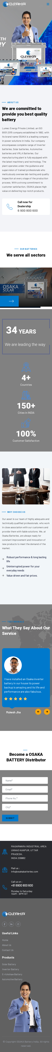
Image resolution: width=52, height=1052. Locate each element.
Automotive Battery (12, 979)
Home (5, 940)
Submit (10, 818)
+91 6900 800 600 (22, 885)
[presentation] (38, 712)
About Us (6, 945)
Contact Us (7, 950)
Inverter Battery (10, 969)
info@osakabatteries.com (24, 871)
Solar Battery (9, 964)
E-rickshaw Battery (12, 974)
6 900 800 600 (28, 210)
